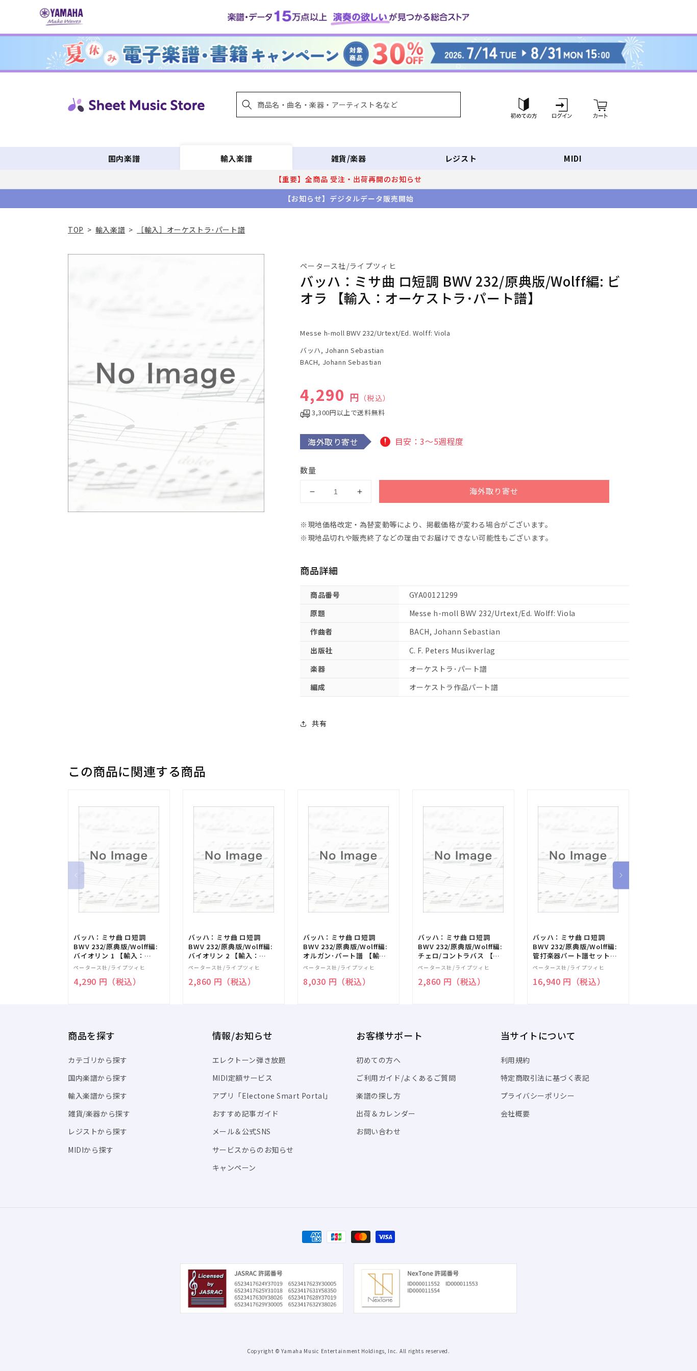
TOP (76, 229)
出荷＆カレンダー (386, 1113)
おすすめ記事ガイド (245, 1113)
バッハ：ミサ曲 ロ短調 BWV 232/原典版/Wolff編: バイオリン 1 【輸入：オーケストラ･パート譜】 (115, 947)
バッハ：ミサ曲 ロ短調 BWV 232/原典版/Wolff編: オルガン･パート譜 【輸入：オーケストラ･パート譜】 (345, 947)
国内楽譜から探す (98, 1078)
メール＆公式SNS (241, 1131)
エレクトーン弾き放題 (249, 1060)
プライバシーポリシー (538, 1095)
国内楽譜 (124, 158)
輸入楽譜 (236, 158)
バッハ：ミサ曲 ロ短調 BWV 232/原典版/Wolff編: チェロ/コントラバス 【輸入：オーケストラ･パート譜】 (460, 947)
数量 (308, 470)
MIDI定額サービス (242, 1078)
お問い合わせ (378, 1131)
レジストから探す (98, 1131)
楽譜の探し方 (378, 1095)
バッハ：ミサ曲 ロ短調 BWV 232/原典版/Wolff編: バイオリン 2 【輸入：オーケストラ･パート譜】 (230, 947)
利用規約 (515, 1060)
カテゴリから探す (98, 1060)
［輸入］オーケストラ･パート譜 (191, 229)
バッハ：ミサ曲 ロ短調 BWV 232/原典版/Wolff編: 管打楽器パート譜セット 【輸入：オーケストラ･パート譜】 (575, 947)
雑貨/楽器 (348, 158)
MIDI (573, 158)
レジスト (461, 158)
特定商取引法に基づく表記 (545, 1078)
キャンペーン (234, 1167)
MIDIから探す (91, 1150)
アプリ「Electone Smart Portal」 (272, 1095)
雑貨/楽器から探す (99, 1113)
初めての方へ (378, 1060)
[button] (348, 104)
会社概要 (515, 1113)
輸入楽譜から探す (98, 1095)
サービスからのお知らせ (253, 1150)
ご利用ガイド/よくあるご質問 (406, 1078)
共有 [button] (319, 723)
